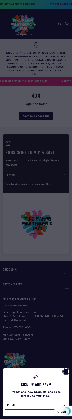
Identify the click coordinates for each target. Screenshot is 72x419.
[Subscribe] (64, 405)
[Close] (65, 371)
